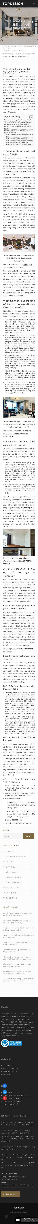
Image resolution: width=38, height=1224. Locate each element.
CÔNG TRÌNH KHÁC (14, 883)
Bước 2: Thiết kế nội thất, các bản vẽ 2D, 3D (18, 138)
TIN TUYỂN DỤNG (10, 898)
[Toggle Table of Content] (30, 117)
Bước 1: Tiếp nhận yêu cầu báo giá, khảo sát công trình (20, 135)
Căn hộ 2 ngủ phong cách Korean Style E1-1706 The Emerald (17, 561)
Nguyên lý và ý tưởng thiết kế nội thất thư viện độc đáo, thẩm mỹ (17, 914)
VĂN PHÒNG (11, 872)
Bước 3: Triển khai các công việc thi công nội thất (20, 140)
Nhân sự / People (10, 1068)
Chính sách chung (10, 1092)
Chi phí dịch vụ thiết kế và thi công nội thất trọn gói (18, 127)
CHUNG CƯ (10, 867)
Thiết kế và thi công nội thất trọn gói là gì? (17, 120)
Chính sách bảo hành (12, 1101)
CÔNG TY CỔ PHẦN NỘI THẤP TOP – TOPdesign (20, 144)
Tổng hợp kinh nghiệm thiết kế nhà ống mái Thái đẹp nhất (18, 943)
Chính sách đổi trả (10, 1104)
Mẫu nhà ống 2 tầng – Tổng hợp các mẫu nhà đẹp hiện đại (17, 965)
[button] (26, 1220)
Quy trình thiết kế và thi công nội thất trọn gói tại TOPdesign (17, 131)
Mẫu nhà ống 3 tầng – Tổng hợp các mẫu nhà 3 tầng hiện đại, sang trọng (17, 958)
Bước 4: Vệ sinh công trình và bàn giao (17, 142)
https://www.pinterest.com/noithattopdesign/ (18, 1185)
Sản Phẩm (7, 1074)
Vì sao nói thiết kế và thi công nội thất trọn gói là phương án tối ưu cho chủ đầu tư (18, 123)
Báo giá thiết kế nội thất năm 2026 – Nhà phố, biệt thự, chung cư (17, 972)
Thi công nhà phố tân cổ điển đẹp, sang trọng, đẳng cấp (18, 936)
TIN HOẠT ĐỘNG (9, 893)
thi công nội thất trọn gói (16, 98)
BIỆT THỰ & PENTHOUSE (16, 857)
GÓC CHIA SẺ (8, 851)
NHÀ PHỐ (10, 862)
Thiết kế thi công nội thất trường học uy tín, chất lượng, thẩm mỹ (18, 922)
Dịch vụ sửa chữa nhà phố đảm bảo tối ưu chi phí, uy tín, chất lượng (18, 980)
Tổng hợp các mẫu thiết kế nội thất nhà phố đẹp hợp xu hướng (18, 929)
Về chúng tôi (8, 1065)
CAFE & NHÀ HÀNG (14, 877)
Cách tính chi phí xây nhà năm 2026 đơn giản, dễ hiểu (17, 951)
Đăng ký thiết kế (10, 1071)
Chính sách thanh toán (12, 1098)
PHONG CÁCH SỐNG (11, 888)
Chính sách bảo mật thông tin (15, 1095)
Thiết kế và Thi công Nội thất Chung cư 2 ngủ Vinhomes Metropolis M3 (17, 433)
